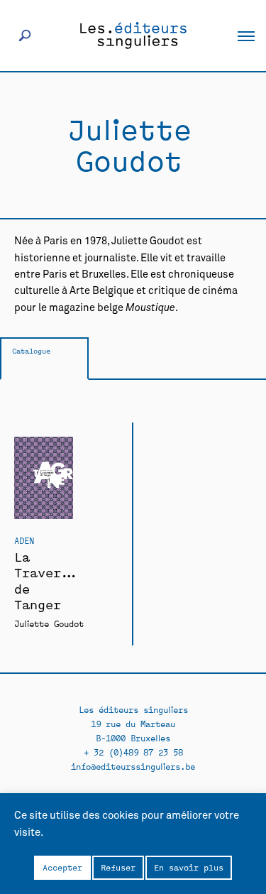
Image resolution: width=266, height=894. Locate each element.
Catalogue (31, 350)
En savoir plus (188, 867)
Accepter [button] (62, 867)
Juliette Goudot (49, 623)
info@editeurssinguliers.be (133, 766)
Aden (24, 540)
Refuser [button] (118, 867)
